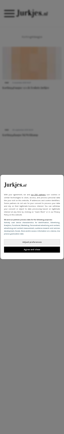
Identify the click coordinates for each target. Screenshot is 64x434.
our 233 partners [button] (38, 195)
